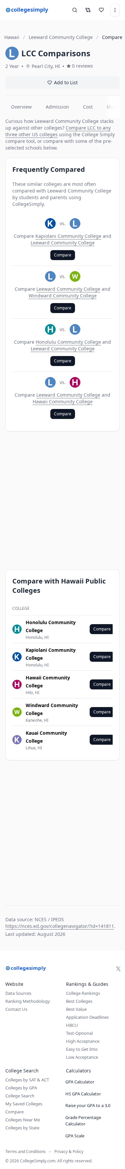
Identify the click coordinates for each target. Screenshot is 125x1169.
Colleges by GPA (21, 1088)
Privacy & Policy (68, 1151)
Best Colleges (79, 1001)
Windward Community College (63, 295)
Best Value (76, 1009)
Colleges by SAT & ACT (27, 1080)
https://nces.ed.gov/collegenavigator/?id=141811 (59, 926)
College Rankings (83, 993)
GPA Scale (74, 1136)
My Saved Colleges (23, 1104)
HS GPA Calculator (83, 1094)
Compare (62, 255)
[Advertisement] (62, 500)
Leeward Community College (63, 242)
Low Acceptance (82, 1057)
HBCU (72, 1025)
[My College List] (101, 10)
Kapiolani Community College (68, 236)
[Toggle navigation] (115, 10)
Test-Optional (79, 1033)
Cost (88, 107)
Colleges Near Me (22, 1120)
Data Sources (18, 993)
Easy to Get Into (82, 1049)
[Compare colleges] (88, 10)
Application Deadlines (87, 1017)
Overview (21, 107)
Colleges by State (22, 1128)
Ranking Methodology (27, 1001)
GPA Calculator (79, 1082)
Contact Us (16, 1009)
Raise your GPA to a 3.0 (87, 1105)
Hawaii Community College (63, 401)
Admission (57, 107)
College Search (19, 1096)
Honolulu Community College (68, 342)
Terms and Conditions (25, 1151)
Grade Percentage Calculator (83, 1120)
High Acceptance (82, 1041)
